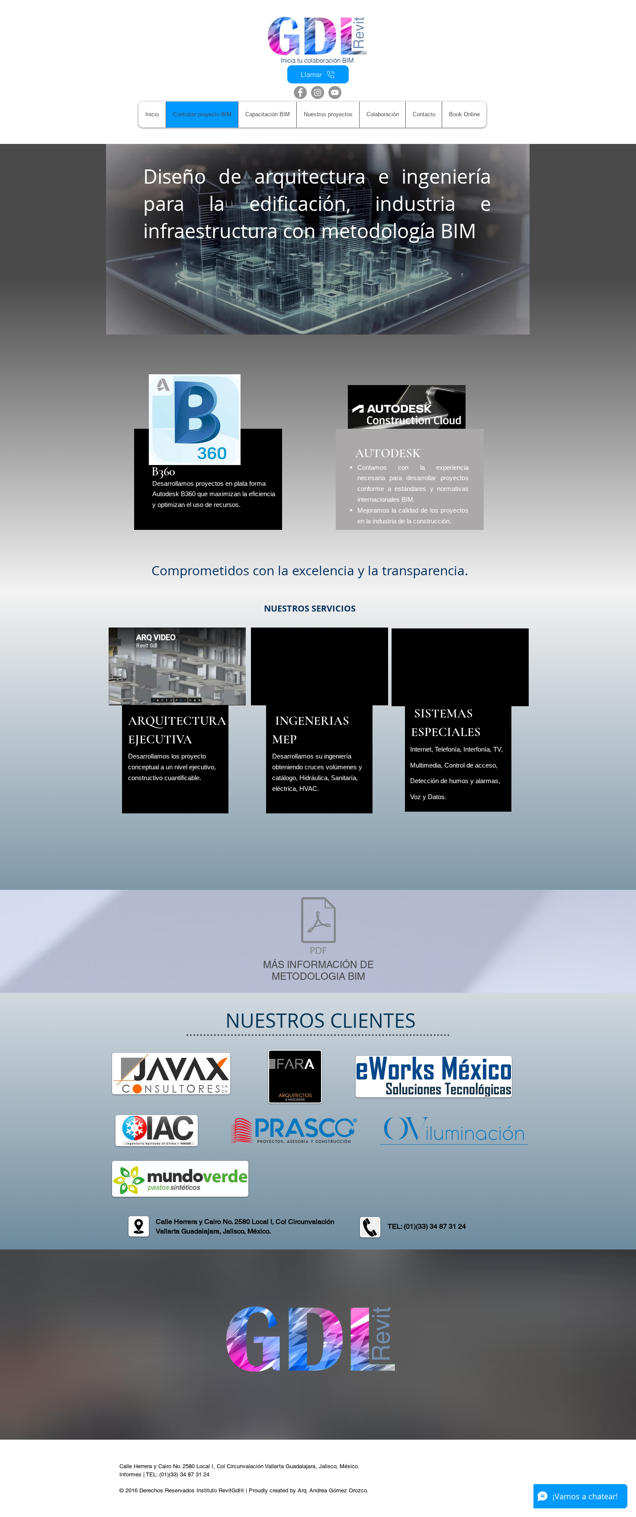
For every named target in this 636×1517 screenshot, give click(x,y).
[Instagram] (317, 92)
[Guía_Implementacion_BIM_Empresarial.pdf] (318, 926)
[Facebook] (300, 92)
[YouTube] (334, 92)
